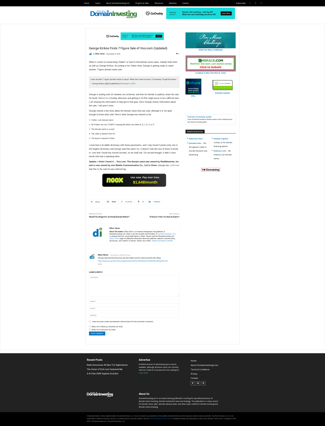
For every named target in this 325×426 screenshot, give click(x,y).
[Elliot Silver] (91, 54)
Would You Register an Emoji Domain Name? (109, 217)
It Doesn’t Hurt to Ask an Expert (164, 217)
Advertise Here (196, 138)
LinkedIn (170, 241)
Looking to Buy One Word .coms (210, 73)
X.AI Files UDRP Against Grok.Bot (102, 373)
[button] (266, 3)
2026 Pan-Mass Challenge (211, 49)
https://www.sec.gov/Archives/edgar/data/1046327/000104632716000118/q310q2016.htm (133, 261)
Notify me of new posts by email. (104, 330)
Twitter (154, 241)
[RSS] (255, 3)
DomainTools (195, 143)
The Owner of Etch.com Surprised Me (104, 369)
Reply (100, 264)
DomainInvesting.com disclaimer (160, 419)
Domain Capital (221, 138)
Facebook (161, 241)
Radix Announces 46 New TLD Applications (107, 365)
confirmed (174, 165)
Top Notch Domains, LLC (166, 234)
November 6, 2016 (127, 83)
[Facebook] (250, 3)
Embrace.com (220, 151)
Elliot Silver (100, 54)
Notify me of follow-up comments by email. (107, 327)
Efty (193, 96)
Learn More (143, 373)
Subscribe (240, 3)
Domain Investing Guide (199, 116)
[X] (261, 3)
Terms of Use (114, 238)
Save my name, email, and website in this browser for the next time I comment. (122, 321)
